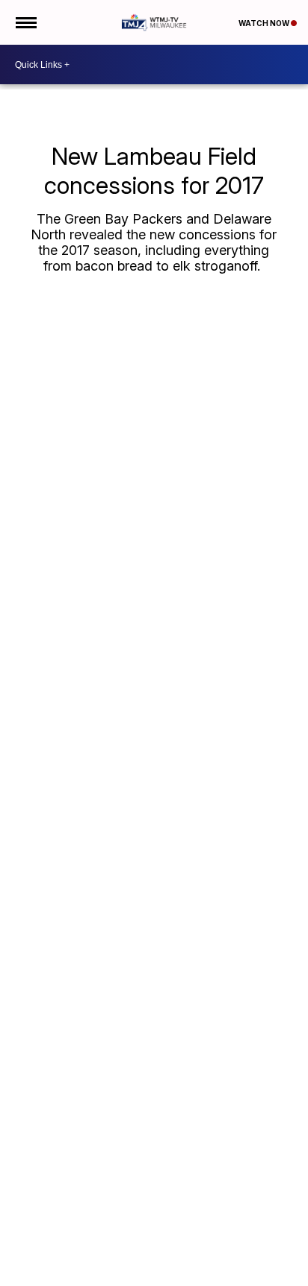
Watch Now (264, 23)
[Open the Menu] (25, 22)
